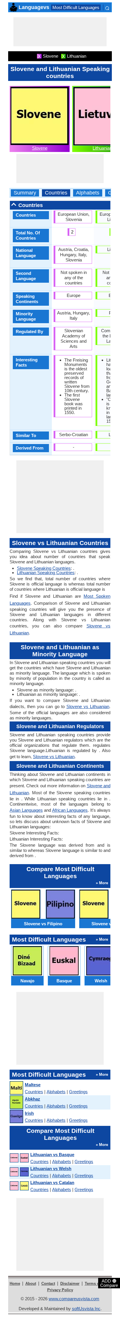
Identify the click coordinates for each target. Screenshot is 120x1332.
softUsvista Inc (86, 1308)
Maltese (32, 1084)
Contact (48, 1283)
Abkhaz (32, 1098)
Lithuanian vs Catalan (52, 1182)
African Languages (70, 810)
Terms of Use (96, 1283)
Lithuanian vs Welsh (50, 1168)
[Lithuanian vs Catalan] (19, 1186)
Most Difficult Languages (75, 7)
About (30, 1283)
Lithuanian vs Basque (52, 1154)
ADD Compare (109, 1283)
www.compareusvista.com (74, 1298)
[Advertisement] (60, 31)
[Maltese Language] (16, 1088)
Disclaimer (70, 1283)
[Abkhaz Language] (16, 1102)
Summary (25, 193)
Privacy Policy (60, 1290)
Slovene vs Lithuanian (87, 706)
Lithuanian (102, 148)
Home (15, 1283)
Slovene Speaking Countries (44, 568)
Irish (29, 1113)
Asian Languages (26, 810)
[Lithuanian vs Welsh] (19, 1172)
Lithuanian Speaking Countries (46, 572)
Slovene (39, 148)
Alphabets (87, 193)
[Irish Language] (16, 1117)
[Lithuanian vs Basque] (19, 1158)
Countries (56, 193)
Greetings (78, 1091)
